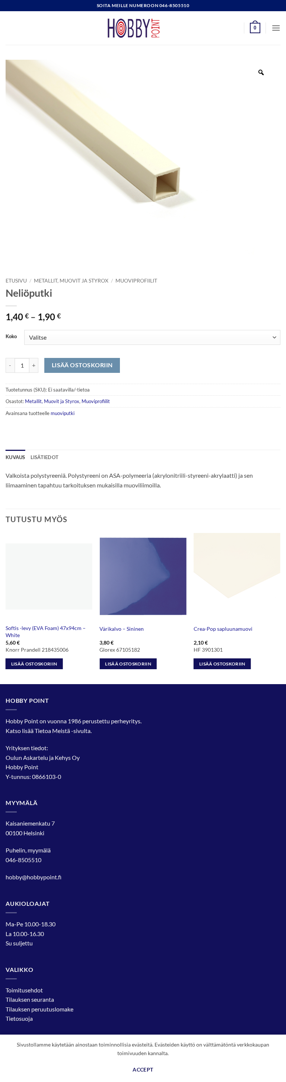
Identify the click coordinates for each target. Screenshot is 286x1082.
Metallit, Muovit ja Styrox (71, 281)
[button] (255, 28)
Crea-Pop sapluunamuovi (223, 629)
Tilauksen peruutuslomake (39, 1009)
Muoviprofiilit (136, 281)
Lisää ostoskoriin (82, 365)
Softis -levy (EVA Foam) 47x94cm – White (46, 631)
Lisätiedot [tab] (45, 457)
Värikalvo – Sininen (121, 629)
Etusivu (16, 281)
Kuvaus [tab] (15, 457)
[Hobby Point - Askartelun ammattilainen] (143, 28)
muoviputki (62, 413)
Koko (11, 336)
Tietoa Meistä (52, 730)
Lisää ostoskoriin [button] (34, 663)
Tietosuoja (19, 1018)
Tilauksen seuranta (30, 999)
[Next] (280, 607)
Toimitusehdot (24, 990)
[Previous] (6, 607)
